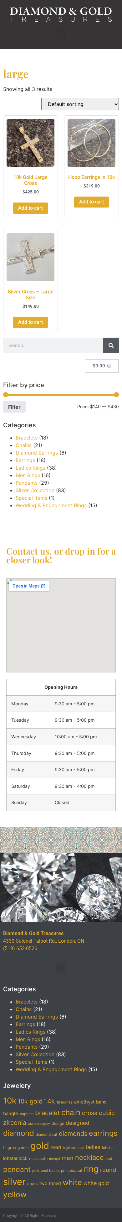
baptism (26, 1114)
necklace (89, 1157)
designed (77, 1122)
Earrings (25, 460)
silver (14, 1181)
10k (9, 1100)
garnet (23, 1148)
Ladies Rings (30, 468)
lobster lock (15, 1158)
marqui (54, 1159)
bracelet (47, 1113)
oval (108, 1159)
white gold (96, 1183)
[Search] (111, 345)
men (68, 1157)
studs (32, 1183)
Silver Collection (35, 490)
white (72, 1182)
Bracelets (27, 438)
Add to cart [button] (30, 208)
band (101, 1101)
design (58, 1123)
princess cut (71, 1170)
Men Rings (28, 475)
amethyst (84, 1102)
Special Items (31, 498)
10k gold (30, 1101)
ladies (93, 1147)
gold (39, 1145)
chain (70, 1112)
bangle (10, 1113)
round (108, 1169)
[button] (61, 34)
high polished (73, 1148)
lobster (108, 1148)
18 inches (64, 1102)
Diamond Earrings (37, 453)
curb (32, 1123)
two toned (50, 1183)
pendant (17, 1169)
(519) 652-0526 (20, 948)
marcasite (38, 1158)
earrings (103, 1133)
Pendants (27, 483)
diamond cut (46, 1134)
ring (91, 1169)
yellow (15, 1194)
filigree (9, 1147)
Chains (24, 445)
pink (35, 1171)
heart (56, 1147)
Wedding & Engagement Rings (51, 505)
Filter (14, 407)
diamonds (73, 1133)
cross (89, 1113)
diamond (18, 1133)
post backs (50, 1170)
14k (49, 1101)
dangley (43, 1124)
